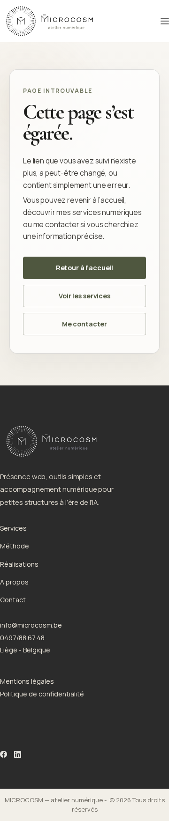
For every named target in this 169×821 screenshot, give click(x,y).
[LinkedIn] (17, 754)
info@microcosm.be (31, 625)
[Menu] (165, 21)
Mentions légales (27, 681)
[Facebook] (3, 754)
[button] (84, 268)
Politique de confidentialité (42, 693)
